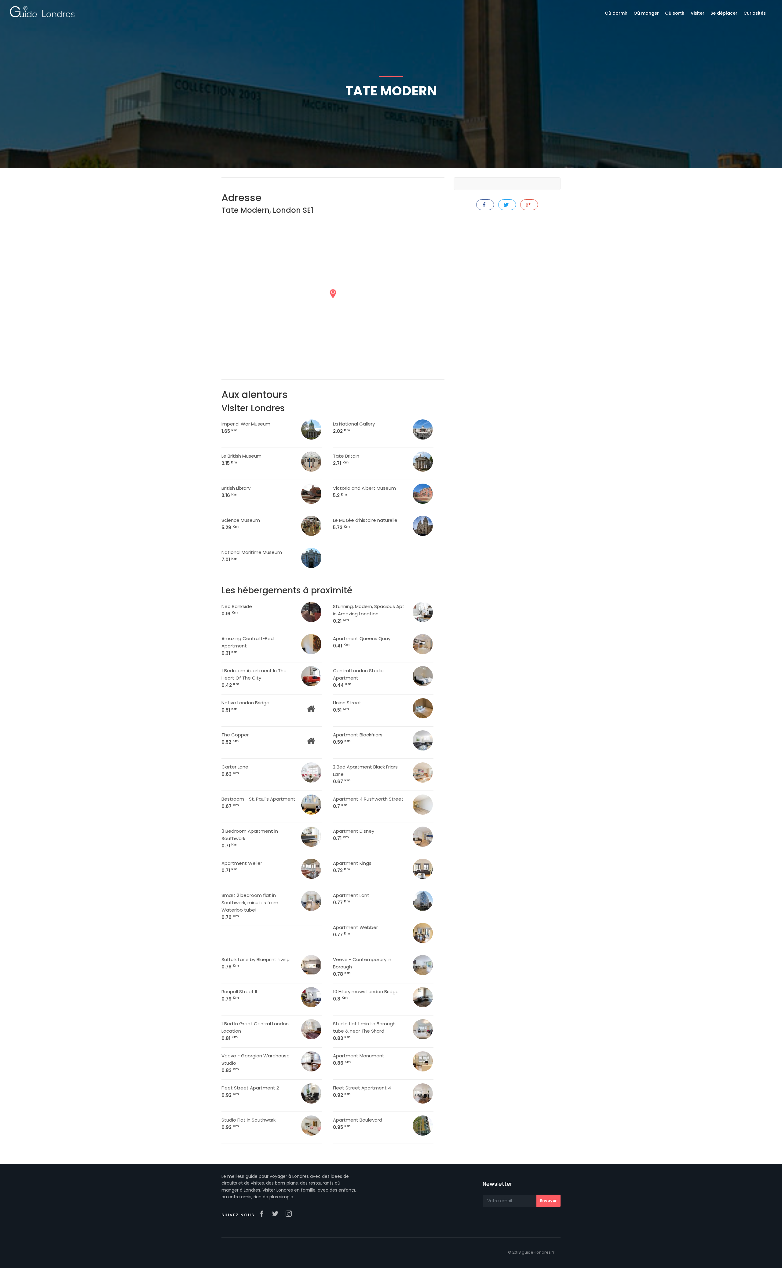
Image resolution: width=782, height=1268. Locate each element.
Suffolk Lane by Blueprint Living (255, 963)
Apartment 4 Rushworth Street (368, 802)
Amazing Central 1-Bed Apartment (247, 645)
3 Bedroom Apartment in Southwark (249, 838)
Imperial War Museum (245, 427)
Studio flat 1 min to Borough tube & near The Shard (364, 1030)
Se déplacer (724, 13)
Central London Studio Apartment (358, 677)
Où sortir (675, 13)
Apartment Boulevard (357, 1123)
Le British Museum (241, 459)
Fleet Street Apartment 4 (362, 1091)
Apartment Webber (355, 931)
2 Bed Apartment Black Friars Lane (365, 774)
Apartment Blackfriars (357, 738)
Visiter (697, 13)
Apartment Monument (358, 1059)
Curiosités (755, 13)
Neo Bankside (236, 610)
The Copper (235, 738)
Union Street (347, 706)
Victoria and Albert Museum (364, 492)
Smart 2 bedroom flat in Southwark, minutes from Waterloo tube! (249, 906)
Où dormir (616, 13)
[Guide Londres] (42, 11)
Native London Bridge (245, 706)
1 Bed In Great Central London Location (255, 1030)
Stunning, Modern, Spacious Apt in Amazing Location (368, 613)
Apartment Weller (241, 867)
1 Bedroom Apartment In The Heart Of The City (254, 677)
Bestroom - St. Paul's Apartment (258, 802)
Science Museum (240, 524)
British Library (235, 492)
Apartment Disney (353, 835)
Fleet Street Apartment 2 (250, 1091)
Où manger (646, 13)
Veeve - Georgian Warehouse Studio (255, 1063)
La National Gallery (354, 427)
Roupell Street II (239, 995)
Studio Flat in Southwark (248, 1123)
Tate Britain (346, 459)
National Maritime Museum (251, 556)
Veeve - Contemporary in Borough (362, 966)
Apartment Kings (352, 867)
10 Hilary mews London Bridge (366, 995)
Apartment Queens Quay (361, 642)
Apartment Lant (351, 899)
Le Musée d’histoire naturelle (365, 524)
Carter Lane (234, 770)
